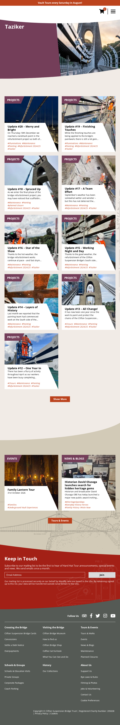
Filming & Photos (89, 682)
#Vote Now (85, 507)
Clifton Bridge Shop (52, 645)
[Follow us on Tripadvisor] (84, 616)
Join (102, 575)
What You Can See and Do (55, 656)
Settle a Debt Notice (14, 645)
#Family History (72, 507)
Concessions (11, 639)
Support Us (86, 671)
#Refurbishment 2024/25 (29, 146)
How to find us (50, 639)
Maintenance (87, 651)
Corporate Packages (14, 682)
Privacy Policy (42, 713)
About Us (86, 665)
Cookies (54, 713)
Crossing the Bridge (16, 627)
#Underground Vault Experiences (23, 507)
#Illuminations (14, 143)
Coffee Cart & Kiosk (52, 651)
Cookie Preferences (90, 700)
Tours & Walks (88, 633)
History (47, 665)
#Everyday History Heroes (76, 504)
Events (84, 639)
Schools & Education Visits (17, 671)
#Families (12, 504)
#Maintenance (28, 143)
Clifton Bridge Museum (54, 633)
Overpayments (12, 651)
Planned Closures (89, 656)
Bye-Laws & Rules (89, 677)
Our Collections (50, 671)
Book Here (60, 3)
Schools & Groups (15, 665)
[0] (101, 12)
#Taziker (12, 148)
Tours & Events (60, 520)
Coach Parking (11, 688)
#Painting (12, 146)
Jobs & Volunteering (90, 688)
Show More (60, 399)
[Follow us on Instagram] (105, 616)
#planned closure (16, 205)
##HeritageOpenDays (74, 502)
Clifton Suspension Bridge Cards (20, 633)
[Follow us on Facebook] (91, 616)
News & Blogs (87, 645)
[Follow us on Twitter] (98, 616)
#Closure (69, 324)
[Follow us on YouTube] (112, 616)
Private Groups (12, 677)
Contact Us (86, 694)
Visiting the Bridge (53, 627)
